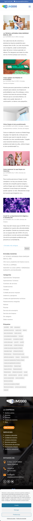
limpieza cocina (24, 357)
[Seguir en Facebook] (4, 481)
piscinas (20, 375)
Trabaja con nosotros (11, 420)
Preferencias (16, 514)
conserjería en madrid (18, 339)
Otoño (5, 375)
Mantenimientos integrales (11, 302)
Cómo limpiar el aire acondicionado (14, 124)
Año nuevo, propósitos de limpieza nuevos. (16, 262)
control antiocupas (8, 342)
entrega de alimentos (18, 351)
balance (24, 330)
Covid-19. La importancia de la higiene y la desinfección (15, 216)
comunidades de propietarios (10, 336)
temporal (6, 390)
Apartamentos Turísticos (10, 281)
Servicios (7, 415)
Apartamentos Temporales (11, 278)
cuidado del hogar (8, 345)
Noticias (5, 305)
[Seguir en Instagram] (8, 481)
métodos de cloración (17, 372)
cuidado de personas (18, 345)
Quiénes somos (9, 413)
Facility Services (7, 354)
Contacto (7, 417)
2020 (11, 327)
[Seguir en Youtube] (12, 481)
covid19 (22, 342)
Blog (6, 422)
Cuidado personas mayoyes (11, 293)
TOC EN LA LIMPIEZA (10, 265)
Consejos (21, 37)
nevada (25, 372)
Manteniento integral (11, 447)
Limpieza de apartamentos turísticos (14, 298)
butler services (18, 333)
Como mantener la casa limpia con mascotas (14, 170)
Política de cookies (11, 518)
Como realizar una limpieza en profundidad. (12, 78)
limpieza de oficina (8, 366)
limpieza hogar (17, 366)
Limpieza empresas (11, 440)
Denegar (16, 510)
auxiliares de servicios (9, 330)
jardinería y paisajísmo (9, 357)
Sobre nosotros (8, 319)
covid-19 (16, 342)
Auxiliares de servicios (10, 284)
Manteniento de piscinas (12, 444)
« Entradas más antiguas (10, 245)
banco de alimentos (8, 333)
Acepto (16, 505)
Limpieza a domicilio (11, 435)
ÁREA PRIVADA (8, 427)
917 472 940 (11, 471)
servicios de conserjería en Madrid (11, 384)
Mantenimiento (7, 372)
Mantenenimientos (17, 369)
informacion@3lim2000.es (15, 477)
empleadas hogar (8, 351)
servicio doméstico (20, 378)
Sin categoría (7, 316)
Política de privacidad (21, 518)
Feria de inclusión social (18, 354)
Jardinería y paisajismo (10, 296)
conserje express (8, 339)
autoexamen (17, 327)
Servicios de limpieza (8, 83)
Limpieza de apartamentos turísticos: (12, 363)
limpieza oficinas (8, 369)
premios (26, 375)
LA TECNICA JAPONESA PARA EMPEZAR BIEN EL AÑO (16, 34)
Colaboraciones (8, 287)
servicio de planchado (9, 378)
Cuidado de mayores (11, 438)
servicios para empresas (20, 387)
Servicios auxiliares (8, 381)
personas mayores (13, 375)
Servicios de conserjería (10, 310)
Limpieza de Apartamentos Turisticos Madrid (14, 360)
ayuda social (18, 330)
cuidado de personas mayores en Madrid (13, 348)
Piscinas (5, 307)
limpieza (17, 357)
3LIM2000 (8, 37)
